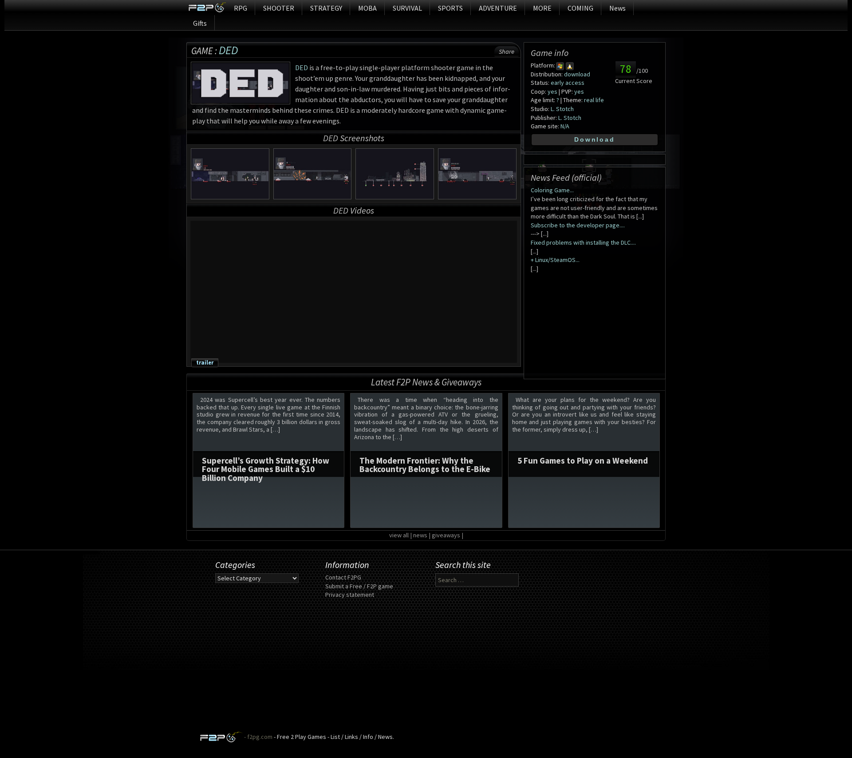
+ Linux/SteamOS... (555, 260)
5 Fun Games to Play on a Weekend (582, 460)
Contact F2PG (343, 577)
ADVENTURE (498, 8)
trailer (204, 362)
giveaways (446, 535)
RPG (240, 8)
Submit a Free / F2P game (359, 586)
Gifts (200, 23)
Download (594, 139)
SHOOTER (278, 8)
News (617, 8)
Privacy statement (349, 595)
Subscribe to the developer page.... (578, 225)
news (420, 535)
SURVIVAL (407, 8)
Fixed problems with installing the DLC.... (583, 242)
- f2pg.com (257, 737)
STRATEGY (326, 8)
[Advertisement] (426, 669)
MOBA (367, 8)
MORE (542, 8)
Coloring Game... (552, 190)
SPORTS (450, 8)
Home (207, 7)
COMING (580, 8)
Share (506, 52)
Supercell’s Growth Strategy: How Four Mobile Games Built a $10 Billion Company (265, 469)
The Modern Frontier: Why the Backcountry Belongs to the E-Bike (424, 464)
